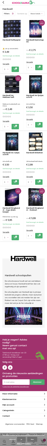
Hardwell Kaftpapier (12, 40)
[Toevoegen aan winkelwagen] (15, 69)
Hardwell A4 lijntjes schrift (35, 96)
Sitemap (39, 424)
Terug (3, 2)
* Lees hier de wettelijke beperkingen (15, 387)
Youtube (10, 367)
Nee (32, 439)
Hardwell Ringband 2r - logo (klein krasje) (11, 210)
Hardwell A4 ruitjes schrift (11, 154)
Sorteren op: (22, 14)
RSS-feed (30, 424)
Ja (21, 439)
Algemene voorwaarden (15, 424)
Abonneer (37, 382)
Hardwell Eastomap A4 (35, 41)
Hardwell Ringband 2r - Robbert (35, 209)
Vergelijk (6, 64)
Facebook (4, 367)
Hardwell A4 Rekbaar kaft (8, 96)
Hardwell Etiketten (34, 153)
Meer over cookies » (24, 443)
